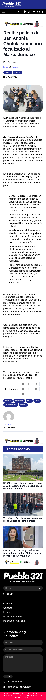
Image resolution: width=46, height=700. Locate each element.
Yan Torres (12, 62)
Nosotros (7, 612)
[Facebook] (25, 11)
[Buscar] (40, 588)
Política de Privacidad (14, 620)
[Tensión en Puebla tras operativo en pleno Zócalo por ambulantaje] (23, 495)
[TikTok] (43, 11)
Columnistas (9, 603)
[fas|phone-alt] (5, 681)
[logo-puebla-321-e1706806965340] (11, 4)
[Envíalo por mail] (22, 384)
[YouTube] (34, 11)
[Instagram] (38, 11)
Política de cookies (12, 616)
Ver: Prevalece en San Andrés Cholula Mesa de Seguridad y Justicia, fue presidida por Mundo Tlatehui (22, 375)
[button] (18, 11)
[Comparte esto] (29, 384)
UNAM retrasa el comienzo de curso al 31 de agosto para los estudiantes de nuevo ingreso (22, 486)
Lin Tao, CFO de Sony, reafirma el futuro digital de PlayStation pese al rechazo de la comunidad (22, 553)
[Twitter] (29, 11)
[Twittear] (36, 384)
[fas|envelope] (5, 686)
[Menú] (3, 12)
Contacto (7, 608)
